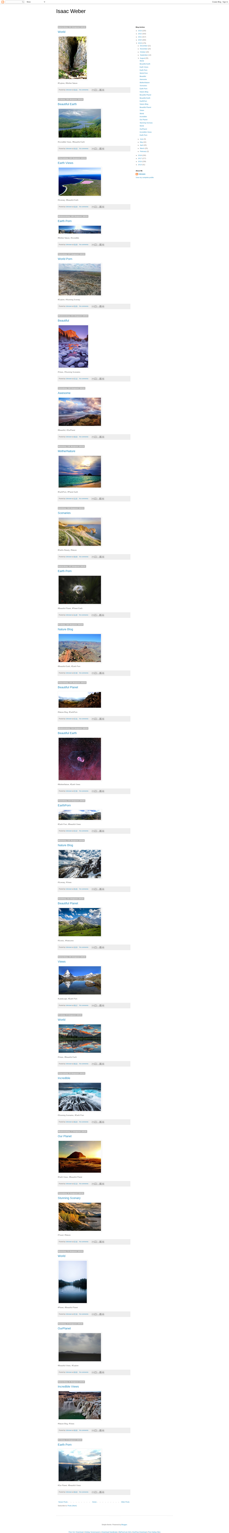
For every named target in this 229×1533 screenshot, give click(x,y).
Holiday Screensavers (92, 1532)
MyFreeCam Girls (125, 1532)
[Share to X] (98, 90)
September (144, 55)
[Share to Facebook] (100, 90)
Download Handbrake (110, 1532)
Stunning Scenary (69, 1198)
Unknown (141, 174)
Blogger (124, 1525)
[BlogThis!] (95, 90)
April (142, 145)
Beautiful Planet (68, 687)
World (61, 31)
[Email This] (93, 90)
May (141, 142)
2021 (140, 37)
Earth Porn (65, 221)
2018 (140, 155)
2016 (140, 161)
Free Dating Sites (154, 1532)
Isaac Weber (71, 11)
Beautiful (63, 320)
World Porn (65, 259)
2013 (140, 165)
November (144, 49)
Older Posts (125, 1502)
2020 (140, 40)
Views (62, 961)
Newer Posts (63, 1502)
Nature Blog (65, 629)
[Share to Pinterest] (103, 90)
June (142, 139)
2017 (140, 158)
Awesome (64, 393)
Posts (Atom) (72, 1506)
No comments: (84, 90)
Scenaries (64, 513)
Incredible (64, 1078)
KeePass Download (140, 1532)
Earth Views (65, 163)
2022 (140, 34)
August (142, 58)
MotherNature (66, 451)
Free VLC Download (76, 1532)
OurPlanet (64, 1328)
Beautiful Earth (67, 104)
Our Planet (65, 1136)
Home (94, 1502)
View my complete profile (145, 177)
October (143, 52)
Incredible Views (68, 1386)
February (143, 151)
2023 (140, 31)
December (144, 46)
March (142, 148)
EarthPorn (64, 805)
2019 (140, 43)
